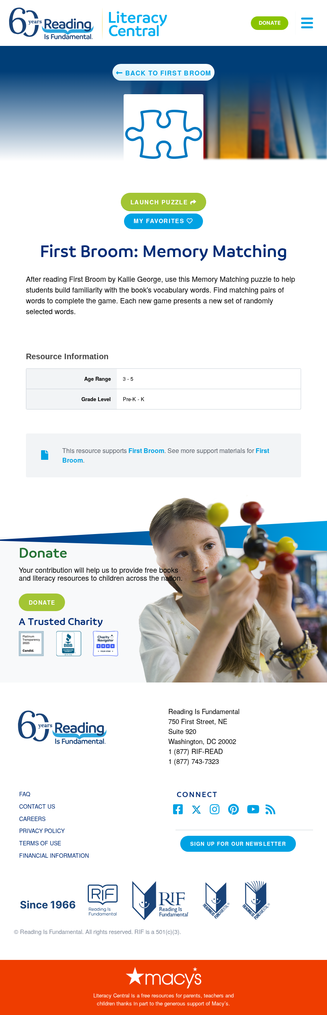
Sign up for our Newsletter (238, 843)
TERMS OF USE (44, 843)
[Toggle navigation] (307, 23)
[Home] (57, 11)
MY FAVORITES (160, 220)
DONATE (270, 23)
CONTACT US (39, 806)
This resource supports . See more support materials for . (165, 455)
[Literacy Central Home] (137, 11)
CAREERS (32, 819)
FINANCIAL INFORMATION (54, 855)
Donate (42, 602)
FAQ (24, 794)
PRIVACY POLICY (42, 831)
